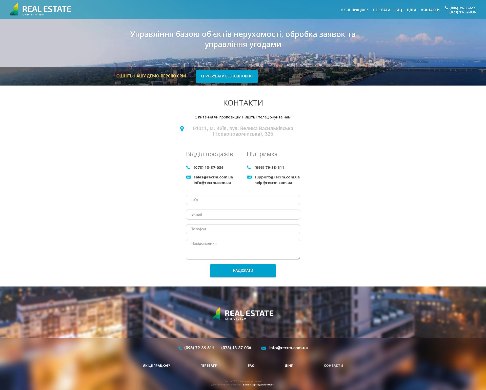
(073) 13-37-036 (463, 12)
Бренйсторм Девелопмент (258, 384)
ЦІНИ (411, 10)
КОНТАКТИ (430, 10)
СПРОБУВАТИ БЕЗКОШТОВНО (227, 76)
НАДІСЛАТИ (243, 271)
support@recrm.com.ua (277, 176)
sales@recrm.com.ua (213, 176)
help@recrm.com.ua (273, 182)
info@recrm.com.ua (212, 182)
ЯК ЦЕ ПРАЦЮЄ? (354, 10)
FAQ (398, 10)
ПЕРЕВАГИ (381, 10)
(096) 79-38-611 (463, 8)
